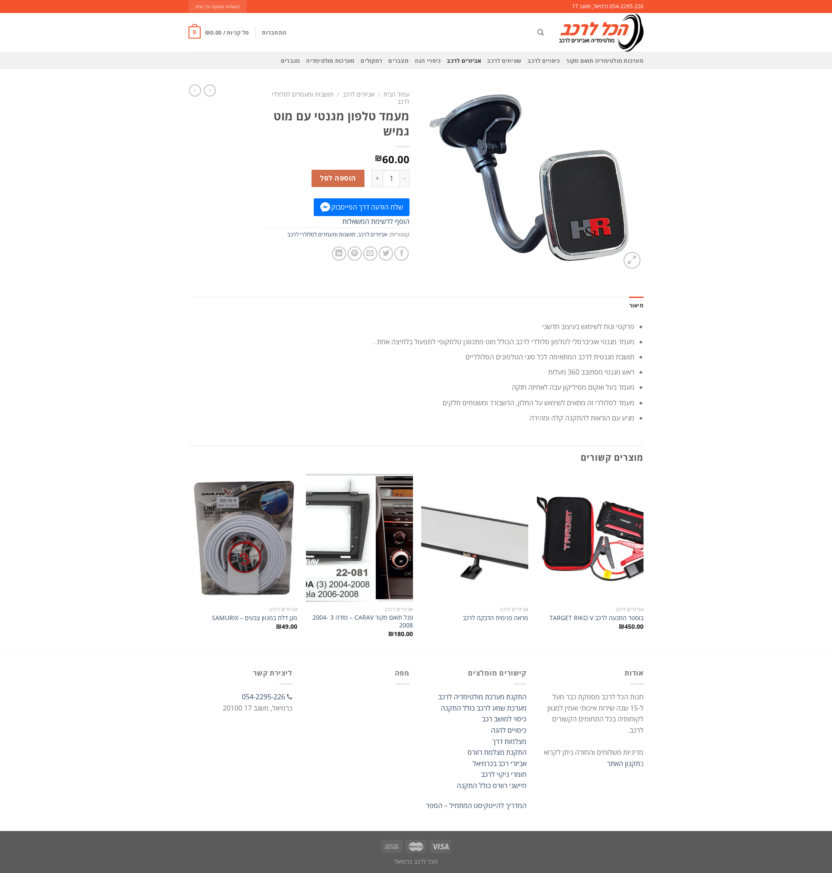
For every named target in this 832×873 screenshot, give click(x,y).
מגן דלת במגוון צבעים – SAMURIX (254, 618)
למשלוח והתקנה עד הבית (217, 7)
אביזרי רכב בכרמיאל (499, 763)
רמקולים (371, 61)
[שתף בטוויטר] (386, 253)
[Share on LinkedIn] (339, 253)
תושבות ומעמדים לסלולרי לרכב (321, 234)
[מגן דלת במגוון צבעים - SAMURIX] (244, 538)
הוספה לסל (338, 178)
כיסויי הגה (428, 61)
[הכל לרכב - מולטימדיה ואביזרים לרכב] (600, 32)
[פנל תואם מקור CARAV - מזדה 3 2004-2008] (359, 538)
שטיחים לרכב (504, 61)
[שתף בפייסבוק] (401, 253)
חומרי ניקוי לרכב (503, 774)
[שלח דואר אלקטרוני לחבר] (370, 253)
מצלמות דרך (509, 741)
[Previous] (643, 563)
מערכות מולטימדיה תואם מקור (605, 61)
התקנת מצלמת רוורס (497, 752)
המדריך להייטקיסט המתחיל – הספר (476, 805)
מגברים (290, 61)
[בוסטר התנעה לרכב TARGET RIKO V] (590, 538)
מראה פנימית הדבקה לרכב (495, 618)
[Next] (191, 563)
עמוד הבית (397, 94)
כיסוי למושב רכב (504, 719)
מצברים (398, 61)
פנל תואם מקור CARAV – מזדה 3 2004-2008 (362, 622)
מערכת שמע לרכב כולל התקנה (483, 708)
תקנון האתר (623, 763)
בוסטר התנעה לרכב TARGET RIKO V (596, 618)
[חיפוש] (540, 32)
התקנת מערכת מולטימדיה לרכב (482, 697)
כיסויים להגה (508, 730)
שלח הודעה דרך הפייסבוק (367, 207)
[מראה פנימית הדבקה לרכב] (474, 538)
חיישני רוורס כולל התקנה (491, 785)
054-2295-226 (263, 697)
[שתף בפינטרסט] (355, 253)
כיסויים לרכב (543, 61)
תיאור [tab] (636, 305)
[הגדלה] (632, 260)
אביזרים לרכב (464, 61)
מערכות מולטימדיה (330, 61)
